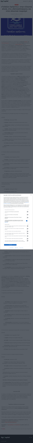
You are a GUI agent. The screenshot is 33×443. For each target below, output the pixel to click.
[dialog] (16, 221)
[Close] (31, 195)
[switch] (27, 211)
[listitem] (16, 209)
